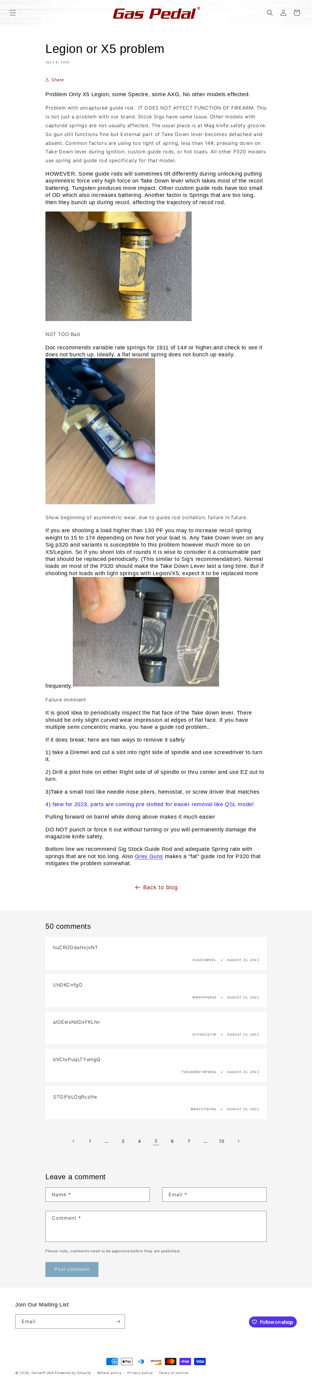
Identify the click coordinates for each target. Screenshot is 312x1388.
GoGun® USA (42, 1373)
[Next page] (238, 1141)
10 (221, 1141)
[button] (13, 12)
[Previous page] (73, 1141)
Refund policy (109, 1373)
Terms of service (173, 1373)
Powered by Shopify (73, 1373)
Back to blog (160, 887)
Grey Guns (149, 856)
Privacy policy (140, 1373)
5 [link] (156, 1141)
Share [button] (57, 79)
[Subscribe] (118, 1321)
